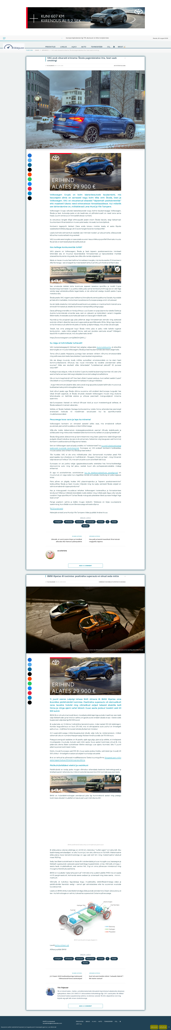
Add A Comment (85, 565)
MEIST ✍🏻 (122, 47)
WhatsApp (68, 522)
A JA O (74, 47)
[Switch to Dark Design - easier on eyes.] (8, 38)
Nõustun (163, 1027)
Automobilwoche (104, 347)
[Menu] (4, 38)
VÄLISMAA (122, 582)
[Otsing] (11, 38)
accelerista (50, 65)
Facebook (79, 522)
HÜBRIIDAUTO (102, 582)
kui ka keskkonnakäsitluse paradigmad (101, 473)
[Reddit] (30, 174)
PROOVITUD (50, 47)
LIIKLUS (63, 47)
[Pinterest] (30, 189)
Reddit (114, 522)
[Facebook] (30, 155)
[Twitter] (30, 160)
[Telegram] (30, 193)
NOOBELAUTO (109, 582)
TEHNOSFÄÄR (96, 47)
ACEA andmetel (56, 508)
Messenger (90, 522)
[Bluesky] (30, 184)
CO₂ (108, 47)
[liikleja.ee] (18, 46)
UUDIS (123, 65)
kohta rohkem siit (62, 945)
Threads (100, 522)
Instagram (58, 522)
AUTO (83, 47)
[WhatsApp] (30, 179)
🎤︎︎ (114, 47)
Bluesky (85, 526)
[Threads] (30, 198)
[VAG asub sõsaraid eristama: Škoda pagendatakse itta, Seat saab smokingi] (85, 148)
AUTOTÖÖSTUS (118, 65)
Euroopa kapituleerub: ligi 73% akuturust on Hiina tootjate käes (87, 38)
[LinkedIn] (30, 165)
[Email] (30, 170)
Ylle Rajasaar (51, 582)
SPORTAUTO (117, 582)
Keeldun (154, 1027)
